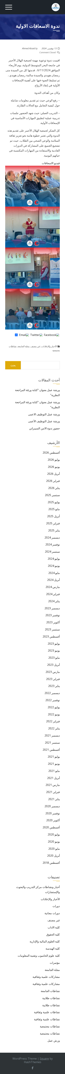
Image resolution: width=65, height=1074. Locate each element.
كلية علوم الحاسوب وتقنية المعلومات (39, 956)
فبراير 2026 (53, 481)
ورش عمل (53, 1040)
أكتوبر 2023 (53, 622)
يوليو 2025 (54, 502)
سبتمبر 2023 (52, 629)
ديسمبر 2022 (52, 693)
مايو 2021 (54, 771)
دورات (56, 906)
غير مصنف (35, 346)
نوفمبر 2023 (52, 615)
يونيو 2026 (54, 467)
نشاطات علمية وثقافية (47, 1012)
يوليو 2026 (54, 460)
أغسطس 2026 (51, 452)
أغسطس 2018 (51, 863)
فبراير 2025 (53, 523)
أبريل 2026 (53, 474)
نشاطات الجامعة (50, 991)
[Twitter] (36, 335)
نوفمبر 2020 (52, 813)
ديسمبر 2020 (52, 806)
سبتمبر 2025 (52, 495)
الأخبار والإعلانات (49, 346)
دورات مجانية (52, 913)
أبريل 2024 (53, 580)
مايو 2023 (54, 658)
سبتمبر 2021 (52, 742)
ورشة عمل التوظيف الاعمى (44, 414)
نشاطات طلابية (51, 998)
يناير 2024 (54, 601)
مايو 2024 (54, 573)
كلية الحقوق (53, 934)
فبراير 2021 (53, 792)
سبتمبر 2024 (52, 551)
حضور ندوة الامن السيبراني (44, 428)
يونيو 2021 (54, 764)
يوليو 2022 (54, 707)
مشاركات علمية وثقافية (46, 977)
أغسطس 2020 (51, 827)
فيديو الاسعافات (51, 163)
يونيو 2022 (54, 714)
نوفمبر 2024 (52, 544)
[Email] (23, 335)
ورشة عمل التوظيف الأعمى (44, 421)
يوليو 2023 (54, 644)
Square (44, 1058)
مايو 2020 (54, 849)
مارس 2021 (53, 785)
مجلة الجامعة (23, 346)
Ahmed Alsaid (28, 48)
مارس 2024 (53, 587)
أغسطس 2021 (51, 750)
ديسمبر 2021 (52, 735)
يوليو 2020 (54, 834)
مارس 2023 (53, 672)
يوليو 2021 (54, 757)
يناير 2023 (54, 686)
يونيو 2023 (54, 650)
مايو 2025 (54, 509)
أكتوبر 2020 (53, 820)
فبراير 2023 (53, 679)
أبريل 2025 (53, 516)
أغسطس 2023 (51, 636)
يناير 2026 (54, 488)
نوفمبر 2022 (52, 700)
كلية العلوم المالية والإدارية (45, 941)
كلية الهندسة (53, 948)
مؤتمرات (55, 963)
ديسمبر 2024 (52, 537)
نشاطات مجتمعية (50, 1026)
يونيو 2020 (54, 841)
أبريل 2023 (53, 665)
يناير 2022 (54, 728)
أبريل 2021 (53, 778)
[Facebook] (51, 335)
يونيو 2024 (54, 566)
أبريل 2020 (53, 856)
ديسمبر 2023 (52, 608)
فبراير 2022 (53, 721)
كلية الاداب (54, 927)
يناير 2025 (54, 530)
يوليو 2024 (54, 559)
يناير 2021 (54, 799)
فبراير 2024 (53, 594)
